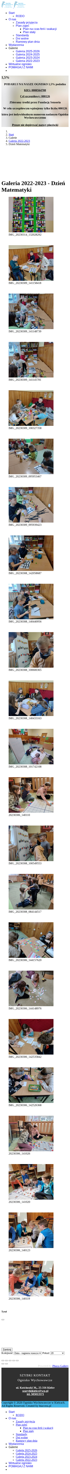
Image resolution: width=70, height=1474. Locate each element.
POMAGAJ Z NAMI (21, 67)
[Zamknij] (2, 1319)
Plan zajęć (22, 25)
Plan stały (29, 32)
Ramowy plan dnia (28, 41)
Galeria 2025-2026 (28, 51)
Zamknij (7, 1349)
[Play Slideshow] (17, 1360)
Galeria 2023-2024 (28, 57)
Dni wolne (22, 38)
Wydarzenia (16, 44)
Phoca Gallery (60, 1365)
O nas (12, 19)
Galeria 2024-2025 (28, 54)
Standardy (22, 35)
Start (12, 12)
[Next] (6, 1363)
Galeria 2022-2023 (28, 60)
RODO (20, 16)
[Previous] (2, 1363)
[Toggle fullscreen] (10, 1360)
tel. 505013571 (35, 1394)
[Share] (6, 1360)
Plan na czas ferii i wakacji (40, 28)
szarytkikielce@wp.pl (35, 1390)
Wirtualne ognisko (20, 64)
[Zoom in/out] (13, 1360)
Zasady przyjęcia (27, 22)
